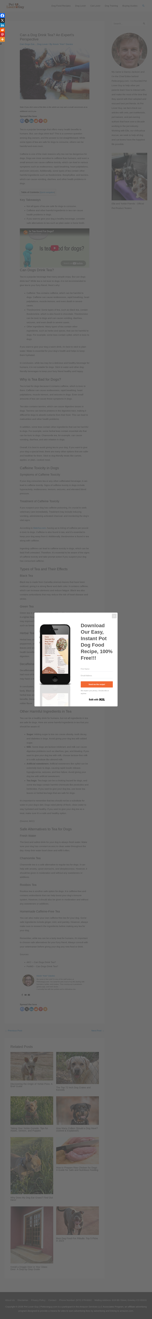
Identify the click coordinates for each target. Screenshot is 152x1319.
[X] (2, 20)
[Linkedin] (2, 25)
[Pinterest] (2, 34)
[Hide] (1, 44)
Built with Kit (97, 699)
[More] (2, 39)
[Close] (114, 616)
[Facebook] (2, 15)
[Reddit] (2, 29)
